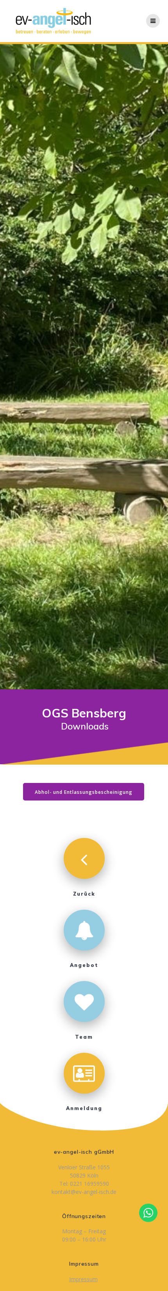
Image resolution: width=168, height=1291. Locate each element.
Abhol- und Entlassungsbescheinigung (83, 792)
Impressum (83, 1279)
